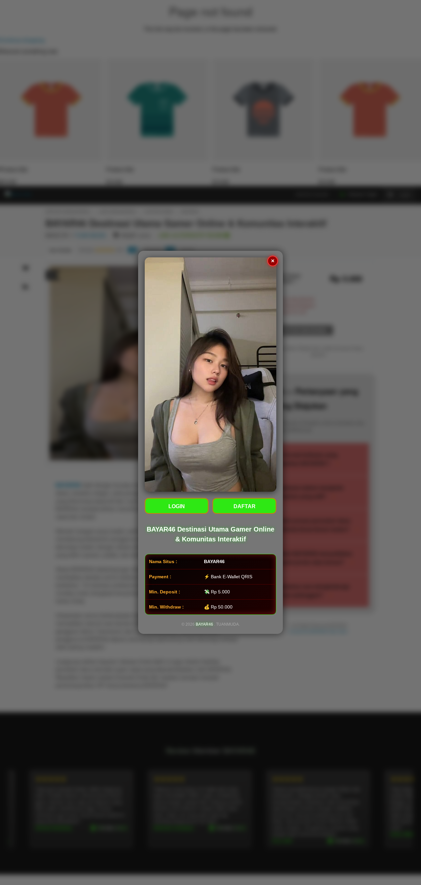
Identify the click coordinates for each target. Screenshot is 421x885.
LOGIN (176, 506)
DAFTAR (245, 506)
